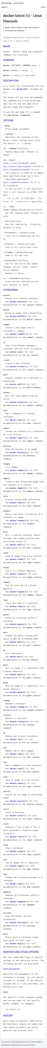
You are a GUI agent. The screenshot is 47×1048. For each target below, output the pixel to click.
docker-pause (16, 624)
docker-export (17, 438)
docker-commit (17, 334)
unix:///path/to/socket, (16, 182)
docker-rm (15, 739)
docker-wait (16, 943)
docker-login (16, 574)
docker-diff (16, 384)
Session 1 (4, 7)
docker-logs (16, 606)
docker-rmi (15, 754)
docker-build (16, 316)
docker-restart (18, 721)
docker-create (17, 366)
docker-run (15, 768)
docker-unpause (18, 901)
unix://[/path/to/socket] (16, 169)
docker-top (15, 884)
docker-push (16, 692)
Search (43, 7)
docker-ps (15, 657)
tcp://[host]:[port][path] (17, 166)
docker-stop (16, 851)
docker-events (17, 402)
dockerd (21, 89)
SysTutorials (6, 3)
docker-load (16, 559)
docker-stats (16, 837)
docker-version (18, 922)
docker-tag (15, 866)
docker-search (17, 801)
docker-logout (17, 592)
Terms (25, 1045)
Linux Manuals (18, 3)
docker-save (16, 783)
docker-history (18, 452)
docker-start (16, 815)
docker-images (17, 470)
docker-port (16, 642)
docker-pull (16, 674)
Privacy (32, 1045)
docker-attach (17, 302)
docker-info (16, 503)
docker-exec (16, 420)
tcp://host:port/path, (17, 179)
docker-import (17, 488)
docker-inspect (18, 520)
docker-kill (16, 545)
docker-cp (15, 352)
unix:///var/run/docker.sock (19, 163)
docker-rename (17, 707)
